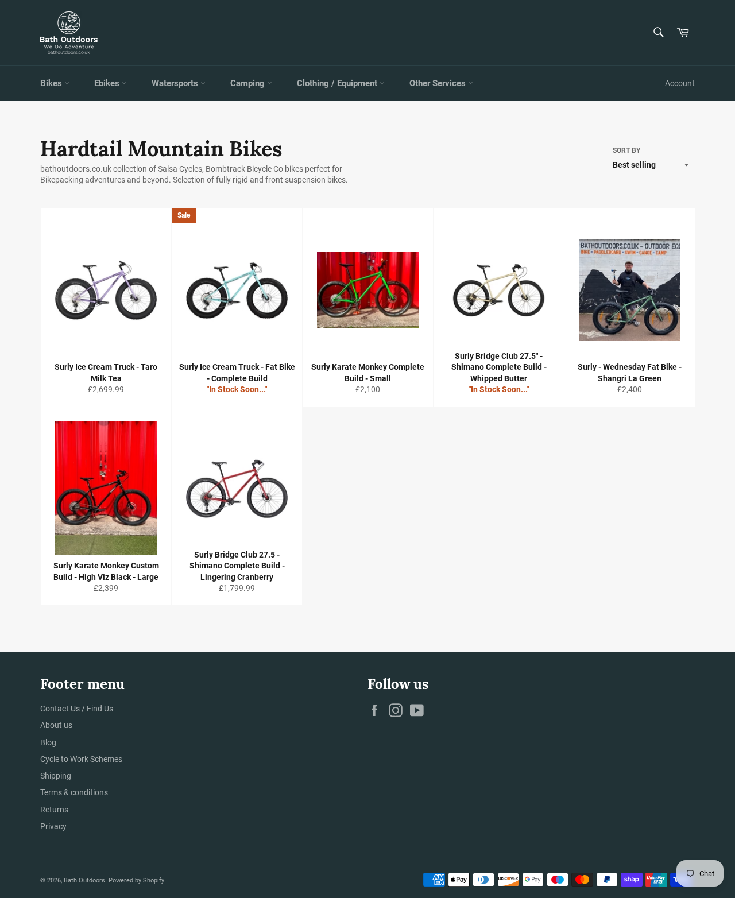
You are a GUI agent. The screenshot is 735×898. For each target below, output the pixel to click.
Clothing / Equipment (338, 83)
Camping (248, 83)
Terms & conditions (74, 792)
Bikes (52, 83)
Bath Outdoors (84, 880)
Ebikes (108, 83)
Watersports (176, 83)
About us (56, 725)
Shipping (55, 775)
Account (680, 83)
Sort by (626, 150)
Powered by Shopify (136, 880)
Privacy (53, 826)
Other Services (438, 83)
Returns (54, 809)
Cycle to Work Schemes (81, 759)
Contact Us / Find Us (76, 708)
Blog (48, 742)
